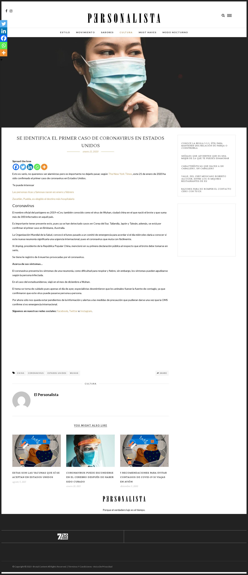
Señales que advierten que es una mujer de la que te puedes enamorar (205, 157)
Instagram (86, 310)
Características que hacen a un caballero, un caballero (202, 167)
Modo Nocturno (175, 32)
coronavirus (36, 373)
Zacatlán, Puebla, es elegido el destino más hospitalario (43, 198)
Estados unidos (57, 373)
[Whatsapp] (37, 167)
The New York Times (120, 173)
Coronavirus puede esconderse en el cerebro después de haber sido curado (90, 477)
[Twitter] (23, 167)
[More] (44, 167)
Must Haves (147, 32)
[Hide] (1, 59)
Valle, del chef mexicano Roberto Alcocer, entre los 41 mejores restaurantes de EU (203, 178)
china (20, 373)
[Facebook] (16, 167)
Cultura (126, 32)
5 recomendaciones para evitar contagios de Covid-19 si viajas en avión (143, 477)
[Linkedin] (30, 167)
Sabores (107, 32)
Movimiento (85, 32)
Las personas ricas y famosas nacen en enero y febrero (43, 191)
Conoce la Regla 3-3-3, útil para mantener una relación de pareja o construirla (204, 145)
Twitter (73, 310)
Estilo (65, 32)
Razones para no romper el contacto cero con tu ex (206, 190)
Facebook (62, 310)
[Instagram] (11, 11)
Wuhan (74, 373)
